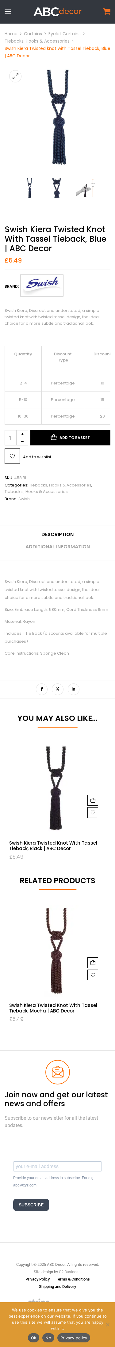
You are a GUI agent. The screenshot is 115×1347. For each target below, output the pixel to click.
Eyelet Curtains (64, 34)
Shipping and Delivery (57, 1286)
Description (57, 534)
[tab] (57, 537)
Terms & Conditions (73, 1279)
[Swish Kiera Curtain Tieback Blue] (29, 180)
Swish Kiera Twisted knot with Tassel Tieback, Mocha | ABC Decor (53, 1008)
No (48, 1337)
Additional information (57, 546)
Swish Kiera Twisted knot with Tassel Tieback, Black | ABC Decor (53, 846)
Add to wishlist (37, 457)
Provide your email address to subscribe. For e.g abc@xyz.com (53, 1181)
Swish (24, 499)
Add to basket (74, 437)
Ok (33, 1337)
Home (11, 34)
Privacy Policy (37, 1279)
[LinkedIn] (73, 689)
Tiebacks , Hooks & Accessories (36, 491)
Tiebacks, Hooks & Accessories (37, 41)
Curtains (33, 34)
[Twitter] (57, 689)
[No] (107, 1325)
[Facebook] (42, 689)
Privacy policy (73, 1337)
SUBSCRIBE (31, 1204)
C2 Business (70, 1271)
